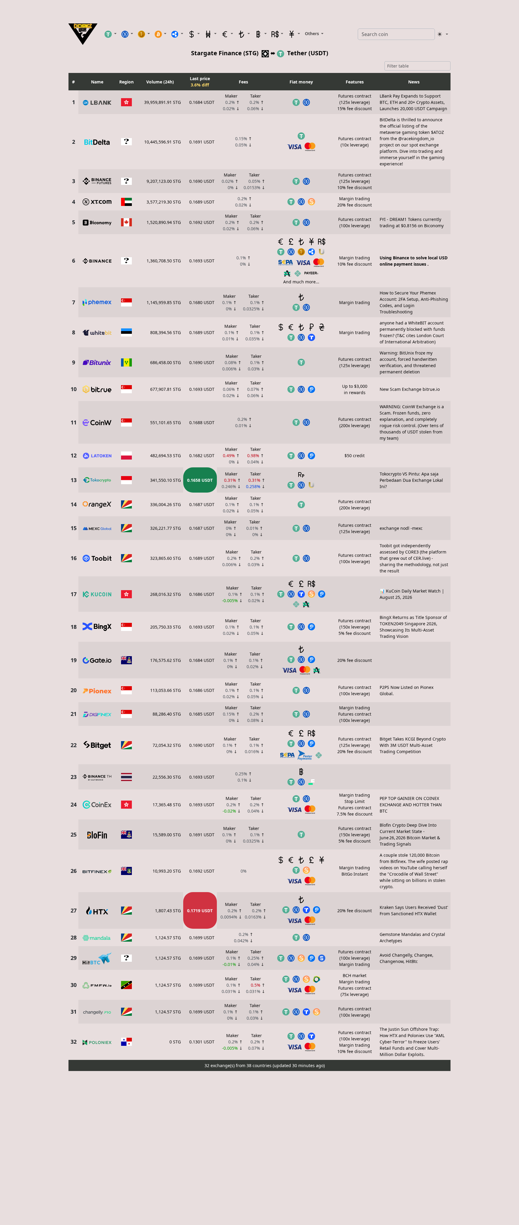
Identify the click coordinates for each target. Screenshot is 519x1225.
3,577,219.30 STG (164, 202)
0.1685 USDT (201, 714)
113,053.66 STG (165, 690)
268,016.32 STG (165, 594)
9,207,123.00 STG (164, 181)
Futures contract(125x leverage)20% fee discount (354, 745)
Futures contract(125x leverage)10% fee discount (354, 181)
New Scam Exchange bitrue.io (410, 389)
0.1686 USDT (201, 594)
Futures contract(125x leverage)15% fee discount (354, 102)
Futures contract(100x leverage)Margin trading (354, 958)
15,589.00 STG (167, 834)
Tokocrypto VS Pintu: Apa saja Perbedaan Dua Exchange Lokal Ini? (411, 480)
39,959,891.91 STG (162, 102)
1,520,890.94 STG (164, 222)
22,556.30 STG (167, 777)
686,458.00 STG (165, 362)
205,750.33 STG (165, 627)
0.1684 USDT (201, 102)
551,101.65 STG (165, 422)
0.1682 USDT (201, 455)
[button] (110, 34)
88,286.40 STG (167, 714)
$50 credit (354, 455)
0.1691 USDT (201, 142)
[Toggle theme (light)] (443, 34)
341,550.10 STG (165, 480)
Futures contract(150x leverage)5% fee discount (354, 627)
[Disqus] (259, 1148)
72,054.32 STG (167, 745)
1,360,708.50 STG (164, 261)
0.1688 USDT (201, 422)
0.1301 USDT (201, 1042)
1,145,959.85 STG (164, 302)
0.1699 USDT (201, 937)
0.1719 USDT (200, 910)
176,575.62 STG (165, 660)
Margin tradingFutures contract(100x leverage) (354, 714)
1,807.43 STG (168, 910)
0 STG (175, 1042)
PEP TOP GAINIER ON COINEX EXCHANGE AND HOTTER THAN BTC (411, 804)
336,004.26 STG (165, 504)
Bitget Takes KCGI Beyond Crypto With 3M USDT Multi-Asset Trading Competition (413, 745)
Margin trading (354, 302)
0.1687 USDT (201, 504)
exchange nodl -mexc (401, 528)
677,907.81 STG (165, 389)
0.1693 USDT (201, 261)
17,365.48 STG (167, 804)
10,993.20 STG (167, 871)
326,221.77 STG (165, 528)
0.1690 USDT (201, 181)
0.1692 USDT (201, 222)
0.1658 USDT (200, 480)
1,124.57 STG (168, 937)
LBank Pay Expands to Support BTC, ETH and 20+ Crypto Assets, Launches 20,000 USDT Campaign (413, 102)
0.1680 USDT (201, 302)
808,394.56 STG (165, 332)
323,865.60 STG (165, 558)
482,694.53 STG (165, 455)
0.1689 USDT (201, 202)
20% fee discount (354, 660)
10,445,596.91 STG (162, 142)
